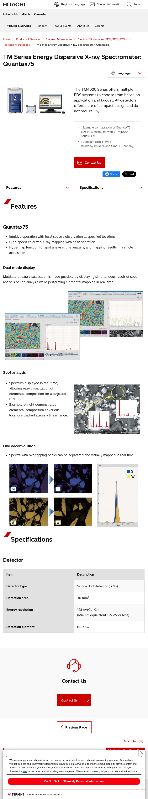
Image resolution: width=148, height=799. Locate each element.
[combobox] (126, 73)
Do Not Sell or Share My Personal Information (74, 781)
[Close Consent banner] (142, 753)
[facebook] (111, 174)
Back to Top (130, 741)
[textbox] (127, 73)
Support (42, 25)
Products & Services (18, 25)
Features (13, 187)
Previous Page (76, 727)
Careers (99, 25)
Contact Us (93, 162)
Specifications (91, 187)
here (25, 771)
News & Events (61, 25)
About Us (83, 25)
